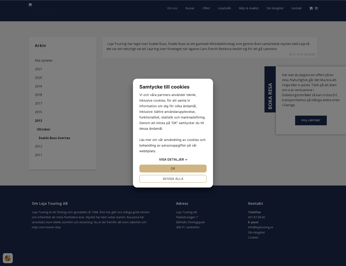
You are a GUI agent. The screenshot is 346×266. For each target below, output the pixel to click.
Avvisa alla (173, 179)
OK (173, 168)
